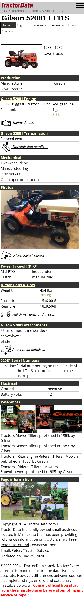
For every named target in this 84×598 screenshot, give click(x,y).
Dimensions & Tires (18, 284)
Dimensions (57, 25)
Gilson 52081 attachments (24, 325)
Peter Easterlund (15, 544)
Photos (72, 25)
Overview (7, 25)
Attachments (10, 31)
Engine (21, 25)
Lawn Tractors (13, 11)
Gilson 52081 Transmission (24, 133)
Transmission (37, 25)
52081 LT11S (52, 11)
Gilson (33, 11)
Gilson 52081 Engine (18, 98)
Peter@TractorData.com (32, 550)
